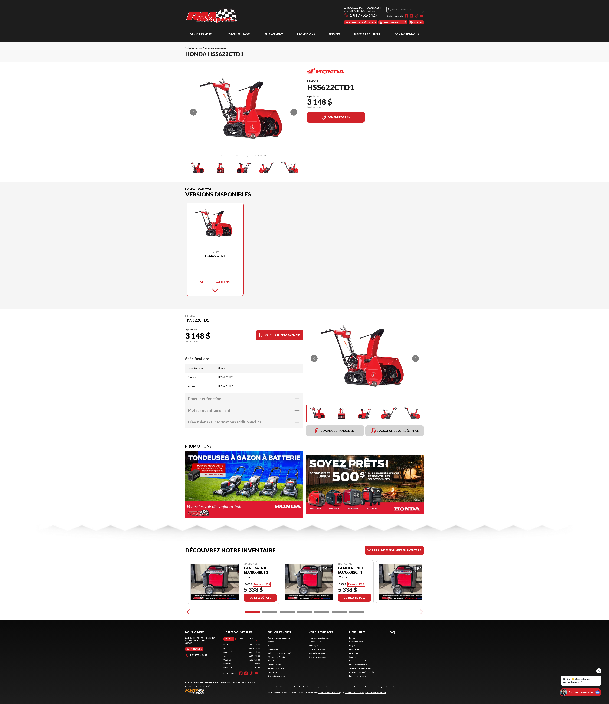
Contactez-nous (407, 34)
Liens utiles (357, 632)
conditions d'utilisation (354, 692)
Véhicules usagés (239, 34)
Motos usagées (315, 642)
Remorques (273, 672)
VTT (270, 645)
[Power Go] (221, 691)
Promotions (306, 34)
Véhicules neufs (201, 34)
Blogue (352, 645)
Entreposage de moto (358, 676)
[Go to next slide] (293, 112)
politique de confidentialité (328, 692)
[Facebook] (407, 16)
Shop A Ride (207, 686)
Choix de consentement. (375, 692)
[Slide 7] (356, 612)
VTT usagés (313, 645)
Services (334, 34)
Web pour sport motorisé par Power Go (239, 682)
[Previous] (188, 612)
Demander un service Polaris (361, 672)
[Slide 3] (287, 612)
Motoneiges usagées (317, 653)
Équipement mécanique (214, 48)
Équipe (352, 638)
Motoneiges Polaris (276, 657)
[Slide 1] (252, 612)
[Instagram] (412, 16)
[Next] (420, 612)
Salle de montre (193, 48)
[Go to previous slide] (193, 112)
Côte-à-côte (273, 649)
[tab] (228, 639)
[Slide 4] (304, 612)
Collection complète (276, 676)
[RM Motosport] (212, 15)
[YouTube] (422, 16)
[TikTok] (417, 16)
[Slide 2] (269, 612)
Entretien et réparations (359, 661)
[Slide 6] (339, 612)
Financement (274, 34)
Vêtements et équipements (361, 668)
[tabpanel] (241, 656)
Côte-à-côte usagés (317, 649)
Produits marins (275, 664)
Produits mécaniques (277, 668)
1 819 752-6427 (363, 15)
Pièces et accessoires (358, 664)
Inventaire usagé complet (319, 638)
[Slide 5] (321, 612)
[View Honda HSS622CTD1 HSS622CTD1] (197, 168)
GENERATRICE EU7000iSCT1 (257, 570)
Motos (271, 642)
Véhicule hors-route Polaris (279, 653)
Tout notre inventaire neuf (279, 638)
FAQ (392, 632)
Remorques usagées (317, 657)
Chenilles (272, 661)
